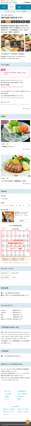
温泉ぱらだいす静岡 (23, 409)
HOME (3, 7)
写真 (18, 21)
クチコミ (27, 21)
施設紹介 (3, 21)
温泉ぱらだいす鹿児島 (8, 409)
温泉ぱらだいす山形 (23, 411)
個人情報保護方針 (21, 391)
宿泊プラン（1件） (8, 22)
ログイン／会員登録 (21, 11)
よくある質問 (8, 393)
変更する (22, 221)
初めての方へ (8, 391)
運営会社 (19, 399)
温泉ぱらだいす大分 (8, 411)
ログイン (7, 399)
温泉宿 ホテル (11, 7)
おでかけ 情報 (19, 7)
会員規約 (7, 396)
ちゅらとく (6, 414)
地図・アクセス (23, 22)
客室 (13, 21)
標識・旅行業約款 (21, 393)
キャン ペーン (27, 7)
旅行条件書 (20, 396)
